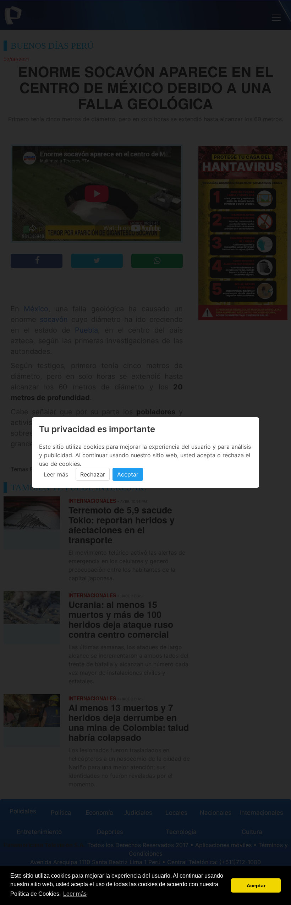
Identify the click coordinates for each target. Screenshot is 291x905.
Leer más (56, 474)
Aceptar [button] (256, 885)
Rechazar (92, 474)
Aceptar (127, 474)
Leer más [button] (75, 894)
